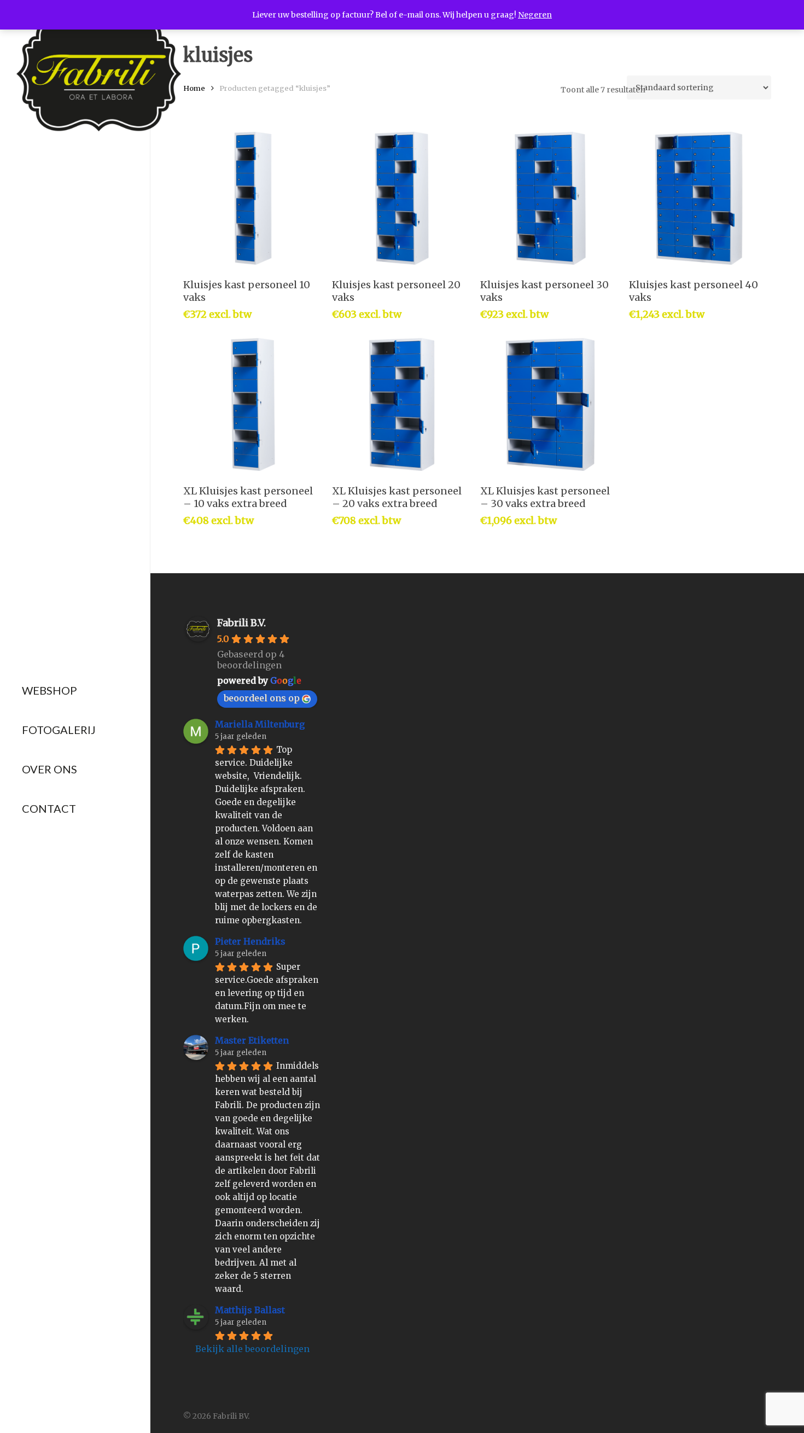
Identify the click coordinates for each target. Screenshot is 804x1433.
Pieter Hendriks (250, 941)
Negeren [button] (535, 15)
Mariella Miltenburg (260, 724)
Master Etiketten (252, 1040)
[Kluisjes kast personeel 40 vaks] (698, 198)
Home (194, 88)
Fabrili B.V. (241, 622)
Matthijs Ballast (250, 1309)
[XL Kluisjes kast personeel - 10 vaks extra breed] (253, 404)
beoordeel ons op (262, 697)
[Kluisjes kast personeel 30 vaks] (550, 198)
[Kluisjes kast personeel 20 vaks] (401, 198)
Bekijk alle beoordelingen (252, 1348)
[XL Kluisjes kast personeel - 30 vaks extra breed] (550, 404)
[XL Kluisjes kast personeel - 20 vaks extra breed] (401, 404)
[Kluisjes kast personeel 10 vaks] (253, 198)
